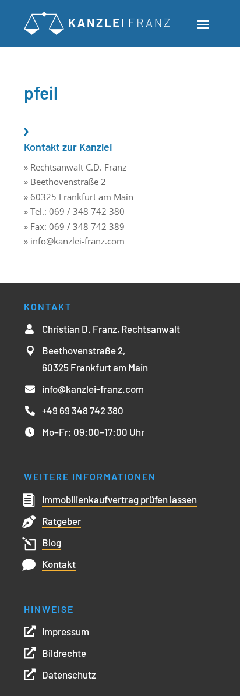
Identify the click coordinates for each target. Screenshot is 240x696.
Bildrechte (64, 653)
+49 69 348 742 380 (82, 410)
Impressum (65, 631)
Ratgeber (61, 521)
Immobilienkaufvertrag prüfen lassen (119, 499)
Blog (51, 542)
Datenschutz (69, 674)
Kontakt (59, 564)
